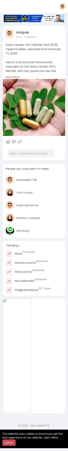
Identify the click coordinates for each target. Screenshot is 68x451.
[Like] (8, 142)
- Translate (29, 37)
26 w (19, 37)
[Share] (19, 142)
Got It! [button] (9, 442)
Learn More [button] (51, 437)
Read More (13, 77)
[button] (62, 6)
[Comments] (14, 142)
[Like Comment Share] (14, 142)
